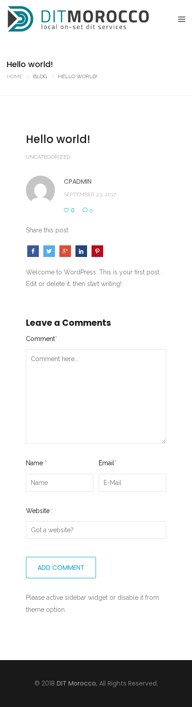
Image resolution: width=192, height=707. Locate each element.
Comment (41, 338)
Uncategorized (48, 157)
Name (36, 463)
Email (108, 463)
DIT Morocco (76, 683)
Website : (39, 510)
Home (14, 76)
